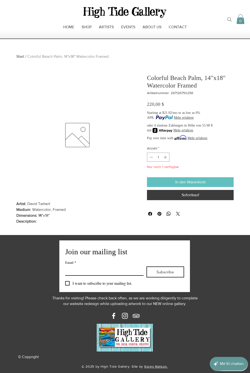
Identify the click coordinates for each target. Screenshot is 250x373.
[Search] (229, 19)
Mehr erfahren (184, 117)
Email (70, 262)
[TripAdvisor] (136, 316)
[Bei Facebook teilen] (150, 214)
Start (20, 56)
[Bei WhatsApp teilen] (169, 214)
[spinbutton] (158, 157)
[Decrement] (151, 157)
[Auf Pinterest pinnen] (159, 214)
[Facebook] (114, 316)
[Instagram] (125, 316)
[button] (240, 19)
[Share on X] (178, 214)
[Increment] (166, 157)
